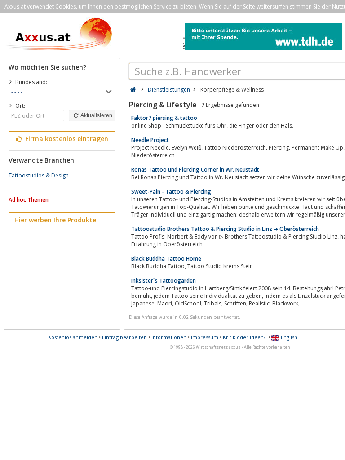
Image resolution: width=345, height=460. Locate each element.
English (288, 337)
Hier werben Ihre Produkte (55, 220)
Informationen (168, 337)
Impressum (204, 337)
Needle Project (150, 140)
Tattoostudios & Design (39, 175)
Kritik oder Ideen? (244, 337)
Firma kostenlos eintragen (65, 138)
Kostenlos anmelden (72, 337)
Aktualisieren (96, 115)
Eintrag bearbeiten (124, 337)
